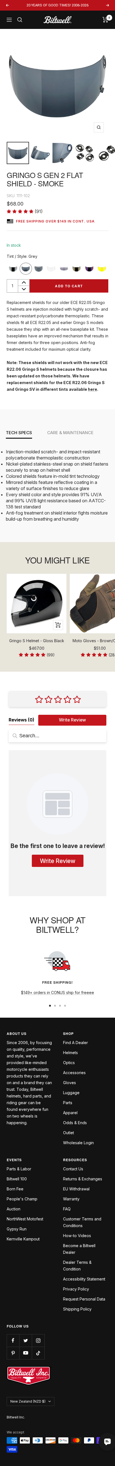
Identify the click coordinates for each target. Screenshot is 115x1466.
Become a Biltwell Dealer (79, 1249)
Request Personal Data (84, 1299)
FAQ (67, 1209)
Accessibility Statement (84, 1279)
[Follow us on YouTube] (25, 1353)
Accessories (74, 1072)
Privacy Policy (76, 1289)
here (92, 389)
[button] (25, 211)
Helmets (70, 1052)
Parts (67, 1102)
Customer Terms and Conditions (82, 1222)
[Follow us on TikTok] (38, 1353)
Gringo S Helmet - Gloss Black (36, 640)
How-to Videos (77, 1235)
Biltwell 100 (17, 1178)
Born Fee (15, 1188)
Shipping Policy (77, 1309)
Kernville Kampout (23, 1239)
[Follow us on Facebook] (13, 1340)
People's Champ (22, 1198)
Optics (69, 1062)
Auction (13, 1209)
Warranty (71, 1198)
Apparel (70, 1112)
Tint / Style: (22, 256)
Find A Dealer (75, 1042)
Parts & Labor (19, 1168)
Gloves (69, 1082)
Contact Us (73, 1168)
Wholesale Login (78, 1142)
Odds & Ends (75, 1122)
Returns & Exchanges (82, 1178)
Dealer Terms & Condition (77, 1265)
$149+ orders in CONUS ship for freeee (57, 992)
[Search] (19, 19)
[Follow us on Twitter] (25, 1340)
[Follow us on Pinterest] (13, 1353)
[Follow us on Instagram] (38, 1340)
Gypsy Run (17, 1229)
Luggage (71, 1092)
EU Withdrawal (76, 1188)
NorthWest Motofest (25, 1219)
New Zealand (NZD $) (27, 1401)
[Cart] (105, 20)
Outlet (68, 1132)
